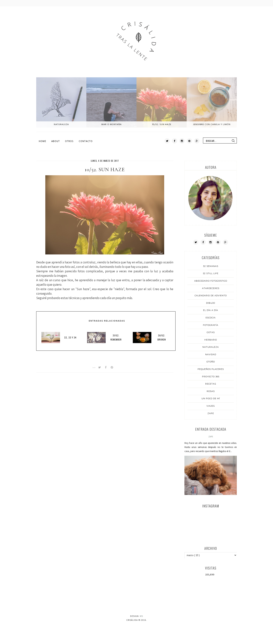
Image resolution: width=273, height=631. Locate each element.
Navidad (210, 354)
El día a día (210, 310)
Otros (69, 141)
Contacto (86, 141)
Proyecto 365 (210, 376)
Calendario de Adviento (211, 295)
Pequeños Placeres (211, 369)
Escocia (211, 317)
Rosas (211, 391)
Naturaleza (61, 124)
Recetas (210, 384)
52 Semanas (210, 266)
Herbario (210, 339)
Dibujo (210, 303)
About (55, 141)
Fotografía (210, 325)
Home (42, 141)
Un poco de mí (211, 398)
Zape (210, 413)
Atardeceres (210, 288)
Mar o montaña (111, 124)
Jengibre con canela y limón (211, 124)
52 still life (210, 273)
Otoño (211, 361)
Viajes (211, 406)
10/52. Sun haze (161, 124)
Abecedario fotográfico (210, 281)
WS (141, 616)
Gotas (211, 332)
